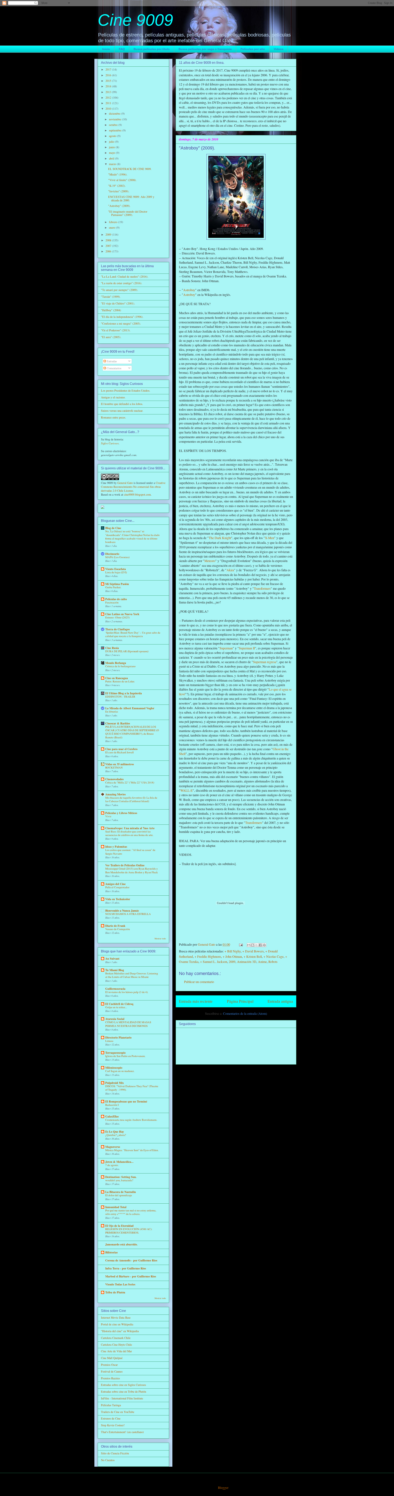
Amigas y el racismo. (113, 397)
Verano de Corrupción (117, 929)
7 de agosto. (112, 1165)
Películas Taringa (111, 1405)
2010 (108, 109)
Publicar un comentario (199, 981)
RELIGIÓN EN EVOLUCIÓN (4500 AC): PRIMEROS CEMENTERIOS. (128, 1230)
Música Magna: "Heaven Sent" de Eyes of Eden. (132, 1150)
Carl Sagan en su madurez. (119, 1071)
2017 (108, 69)
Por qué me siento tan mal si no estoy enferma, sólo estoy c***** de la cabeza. (130, 1212)
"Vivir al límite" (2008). (122, 180)
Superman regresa (264, 662)
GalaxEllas (112, 1116)
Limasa (109, 1041)
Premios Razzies (110, 1378)
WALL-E (186, 790)
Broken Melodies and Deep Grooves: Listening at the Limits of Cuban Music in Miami (131, 975)
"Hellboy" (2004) (111, 310)
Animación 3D (246, 961)
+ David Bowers (253, 951)
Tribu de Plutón (115, 1292)
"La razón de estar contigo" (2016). (121, 283)
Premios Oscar (109, 1365)
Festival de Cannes (112, 1371)
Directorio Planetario (118, 1037)
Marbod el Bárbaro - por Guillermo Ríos (130, 1276)
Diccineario (112, 554)
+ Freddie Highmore (208, 956)
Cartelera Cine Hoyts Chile (116, 1345)
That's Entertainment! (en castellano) (122, 1432)
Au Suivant (112, 958)
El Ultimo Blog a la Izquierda (123, 693)
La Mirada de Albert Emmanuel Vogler (129, 708)
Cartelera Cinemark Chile (116, 1338)
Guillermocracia (115, 988)
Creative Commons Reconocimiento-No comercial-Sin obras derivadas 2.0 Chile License (133, 487)
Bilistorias (111, 1252)
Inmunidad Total (115, 1207)
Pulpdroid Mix (114, 1083)
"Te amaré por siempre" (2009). (119, 290)
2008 (108, 240)
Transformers (262, 588)
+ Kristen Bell (253, 956)
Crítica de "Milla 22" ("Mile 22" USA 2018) (129, 782)
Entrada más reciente (196, 1001)
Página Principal (240, 1001)
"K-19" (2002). (117, 186)
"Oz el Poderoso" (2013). (116, 330)
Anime (262, 961)
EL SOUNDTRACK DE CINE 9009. (130, 169)
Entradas (111, 361)
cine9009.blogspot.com (137, 494)
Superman (226, 648)
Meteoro (209, 561)
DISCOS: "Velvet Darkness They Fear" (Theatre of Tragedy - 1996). (131, 1087)
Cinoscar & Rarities (117, 723)
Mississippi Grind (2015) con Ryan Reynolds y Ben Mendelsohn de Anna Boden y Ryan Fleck (131, 870)
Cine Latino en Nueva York (122, 614)
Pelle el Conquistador (117, 887)
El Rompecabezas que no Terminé (126, 1101)
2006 (108, 251)
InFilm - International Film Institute (122, 1398)
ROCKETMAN (114, 767)
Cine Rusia (112, 648)
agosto (113, 136)
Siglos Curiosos (110, 443)
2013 (108, 92)
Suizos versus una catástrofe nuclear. (122, 411)
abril (112, 158)
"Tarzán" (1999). (111, 297)
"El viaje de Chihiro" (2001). (118, 303)
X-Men (269, 538)
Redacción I (112, 1105)
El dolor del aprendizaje (118, 1195)
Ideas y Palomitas (116, 846)
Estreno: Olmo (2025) (117, 617)
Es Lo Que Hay (114, 1131)
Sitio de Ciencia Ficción (115, 1453)
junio (112, 147)
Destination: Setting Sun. (121, 1177)
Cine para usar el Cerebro (121, 749)
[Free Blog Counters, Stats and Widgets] (102, 508)
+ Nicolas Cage (273, 956)
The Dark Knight (220, 538)
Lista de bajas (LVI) (116, 572)
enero (112, 227)
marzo (113, 164)
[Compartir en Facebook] (260, 945)
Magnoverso (112, 1147)
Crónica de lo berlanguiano (120, 666)
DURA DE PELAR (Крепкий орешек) (126, 651)
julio (112, 142)
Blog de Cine (113, 528)
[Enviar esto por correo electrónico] (249, 945)
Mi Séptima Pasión (117, 584)
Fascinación (112, 602)
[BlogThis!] (253, 945)
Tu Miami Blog (114, 970)
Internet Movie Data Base (116, 1317)
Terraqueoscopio (115, 1052)
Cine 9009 (135, 20)
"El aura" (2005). (111, 337)
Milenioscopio (113, 1067)
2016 (108, 75)
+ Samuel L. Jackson (213, 961)
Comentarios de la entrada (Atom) (245, 1013)
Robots (272, 961)
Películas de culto (116, 599)
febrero (113, 222)
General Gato (125, 483)
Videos (278, 49)
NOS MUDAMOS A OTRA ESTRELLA (128, 914)
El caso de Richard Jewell (119, 752)
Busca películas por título (152, 49)
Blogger (223, 1487)
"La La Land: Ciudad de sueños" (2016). (124, 276)
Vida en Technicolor (117, 899)
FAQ (122, 49)
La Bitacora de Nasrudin (120, 1192)
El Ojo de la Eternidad (119, 1225)
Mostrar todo (160, 938)
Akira (230, 570)
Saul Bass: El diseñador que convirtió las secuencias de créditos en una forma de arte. (129, 833)
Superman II (247, 648)
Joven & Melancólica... (119, 1162)
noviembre (115, 119)
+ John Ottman (232, 956)
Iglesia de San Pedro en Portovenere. (125, 1056)
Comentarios (113, 368)
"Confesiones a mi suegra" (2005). (121, 323)
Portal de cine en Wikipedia (117, 1324)
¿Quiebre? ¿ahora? (115, 1135)
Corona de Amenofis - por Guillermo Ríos (131, 1260)
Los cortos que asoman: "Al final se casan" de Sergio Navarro (130, 851)
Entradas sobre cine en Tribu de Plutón (123, 1391)
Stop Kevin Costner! (113, 1425)
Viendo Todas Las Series (120, 1284)
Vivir (108, 816)
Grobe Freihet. (113, 587)
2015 (108, 81)
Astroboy (189, 290)
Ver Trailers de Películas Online (124, 865)
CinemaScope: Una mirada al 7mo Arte (130, 828)
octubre (113, 125)
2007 (108, 246)
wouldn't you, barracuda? (119, 1180)
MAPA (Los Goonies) (117, 557)
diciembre (115, 113)
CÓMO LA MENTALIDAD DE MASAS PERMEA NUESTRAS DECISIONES (128, 1023)
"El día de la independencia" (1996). (122, 317)
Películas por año (253, 49)
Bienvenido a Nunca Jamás (122, 910)
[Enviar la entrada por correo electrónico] (240, 944)
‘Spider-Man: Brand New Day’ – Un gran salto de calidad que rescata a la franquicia (132, 634)
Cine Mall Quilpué (112, 1358)
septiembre (115, 130)
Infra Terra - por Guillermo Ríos (125, 1268)
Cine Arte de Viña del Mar (116, 1351)
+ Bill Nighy (232, 951)
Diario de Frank (115, 926)
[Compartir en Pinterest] (264, 945)
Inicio (106, 49)
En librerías (111, 711)
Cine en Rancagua (116, 678)
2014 (108, 86)
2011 (108, 103)
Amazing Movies (115, 794)
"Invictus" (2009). (118, 191)
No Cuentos (108, 1460)
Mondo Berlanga (115, 663)
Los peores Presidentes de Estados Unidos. (125, 390)
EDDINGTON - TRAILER (120, 696)
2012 (108, 97)
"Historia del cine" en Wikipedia (120, 1331)
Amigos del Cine (115, 884)
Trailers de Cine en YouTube (117, 1412)
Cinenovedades (114, 779)
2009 (232, 961)
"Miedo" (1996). (117, 174)
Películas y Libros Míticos (121, 813)
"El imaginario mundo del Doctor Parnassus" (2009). (127, 213)
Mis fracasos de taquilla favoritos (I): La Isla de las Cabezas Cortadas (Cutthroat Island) (131, 799)
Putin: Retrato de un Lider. (120, 681)
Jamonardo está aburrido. (121, 1244)
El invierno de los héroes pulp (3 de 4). (126, 992)
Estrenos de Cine (110, 1418)
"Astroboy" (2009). (119, 206)
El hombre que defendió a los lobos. (122, 404)
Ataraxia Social (114, 1019)
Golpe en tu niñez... (116, 1007)
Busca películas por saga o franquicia (205, 49)
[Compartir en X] (256, 945)
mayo (112, 153)
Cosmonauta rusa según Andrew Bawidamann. (131, 1120)
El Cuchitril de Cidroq (119, 1004)
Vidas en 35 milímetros (119, 764)
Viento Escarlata (115, 569)
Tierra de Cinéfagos (117, 629)
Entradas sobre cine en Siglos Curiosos (123, 1385)
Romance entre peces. (113, 417)
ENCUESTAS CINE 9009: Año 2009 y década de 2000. (131, 198)
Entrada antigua (280, 1001)
